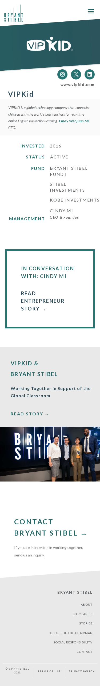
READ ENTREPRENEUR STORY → (43, 301)
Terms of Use (49, 671)
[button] (91, 11)
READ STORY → (30, 413)
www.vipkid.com (78, 84)
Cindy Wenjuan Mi (74, 121)
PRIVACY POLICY (81, 671)
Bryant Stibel (75, 592)
